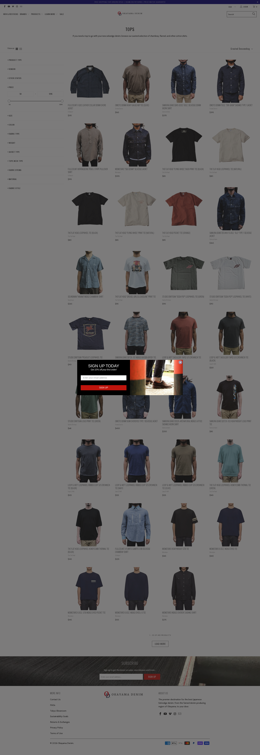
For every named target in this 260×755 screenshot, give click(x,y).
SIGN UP (103, 388)
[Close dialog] (180, 362)
